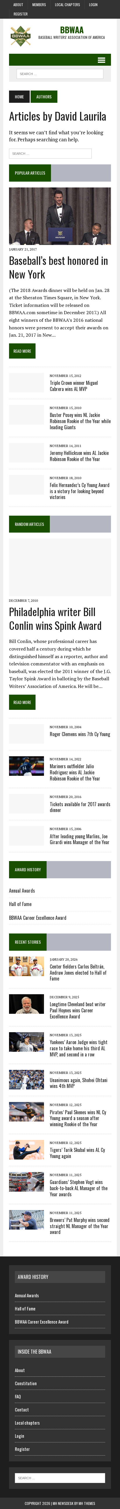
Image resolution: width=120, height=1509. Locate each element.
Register (21, 13)
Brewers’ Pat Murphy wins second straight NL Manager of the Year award (80, 1226)
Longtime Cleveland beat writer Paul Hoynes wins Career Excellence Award (78, 1010)
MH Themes (87, 1503)
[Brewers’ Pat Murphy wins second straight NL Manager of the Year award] (26, 1225)
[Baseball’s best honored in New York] (60, 241)
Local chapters (67, 4)
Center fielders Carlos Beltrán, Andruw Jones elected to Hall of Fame (78, 972)
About (18, 4)
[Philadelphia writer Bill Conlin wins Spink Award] (60, 592)
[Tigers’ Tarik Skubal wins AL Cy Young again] (26, 1155)
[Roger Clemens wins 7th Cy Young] (26, 739)
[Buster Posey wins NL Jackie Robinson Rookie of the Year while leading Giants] (26, 420)
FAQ (18, 1396)
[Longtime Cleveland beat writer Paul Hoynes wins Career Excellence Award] (26, 1010)
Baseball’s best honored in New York (58, 266)
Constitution (26, 1383)
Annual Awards (22, 890)
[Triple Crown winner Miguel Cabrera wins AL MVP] (26, 388)
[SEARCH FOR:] (60, 73)
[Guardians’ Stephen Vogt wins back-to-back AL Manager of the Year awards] (26, 1187)
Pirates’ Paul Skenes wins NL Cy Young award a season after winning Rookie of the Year (78, 1118)
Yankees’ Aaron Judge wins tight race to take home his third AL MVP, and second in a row (78, 1048)
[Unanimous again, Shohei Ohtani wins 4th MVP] (26, 1085)
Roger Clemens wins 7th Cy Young (80, 734)
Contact (22, 1409)
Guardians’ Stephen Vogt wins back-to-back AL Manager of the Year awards (78, 1188)
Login (93, 4)
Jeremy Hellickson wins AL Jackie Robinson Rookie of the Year (79, 456)
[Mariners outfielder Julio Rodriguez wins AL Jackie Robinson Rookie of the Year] (26, 772)
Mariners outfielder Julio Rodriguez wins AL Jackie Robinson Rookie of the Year (75, 772)
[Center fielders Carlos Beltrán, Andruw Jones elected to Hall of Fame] (26, 972)
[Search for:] (50, 152)
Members (39, 4)
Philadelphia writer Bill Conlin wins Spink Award (55, 618)
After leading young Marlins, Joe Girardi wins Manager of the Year (80, 839)
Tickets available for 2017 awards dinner (80, 807)
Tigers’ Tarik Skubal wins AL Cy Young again (77, 1152)
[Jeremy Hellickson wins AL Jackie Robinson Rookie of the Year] (26, 458)
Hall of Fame (20, 904)
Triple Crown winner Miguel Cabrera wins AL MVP (74, 385)
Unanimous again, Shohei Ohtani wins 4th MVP (78, 1083)
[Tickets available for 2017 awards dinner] (26, 809)
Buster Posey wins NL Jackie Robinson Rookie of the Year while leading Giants (80, 421)
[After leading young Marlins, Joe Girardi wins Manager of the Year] (26, 842)
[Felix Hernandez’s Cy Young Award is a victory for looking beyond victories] (26, 490)
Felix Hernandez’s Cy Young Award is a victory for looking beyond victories (80, 491)
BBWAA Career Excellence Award (37, 917)
